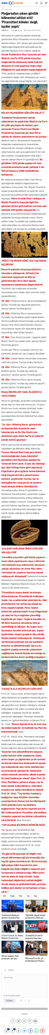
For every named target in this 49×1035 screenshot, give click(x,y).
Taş (28, 896)
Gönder (9, 1000)
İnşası (12, 896)
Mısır (20, 896)
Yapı (35, 896)
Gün (4, 896)
